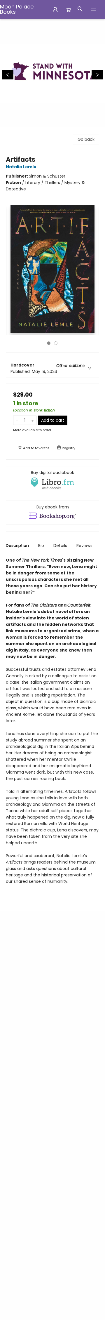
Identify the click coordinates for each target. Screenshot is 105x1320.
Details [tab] (60, 545)
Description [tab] (17, 545)
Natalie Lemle (21, 167)
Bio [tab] (41, 545)
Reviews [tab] (84, 545)
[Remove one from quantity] (17, 420)
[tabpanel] (52, 727)
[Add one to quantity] (32, 420)
